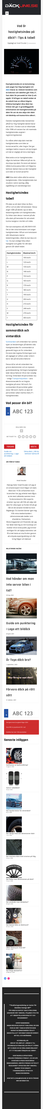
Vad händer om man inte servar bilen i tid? (20, 585)
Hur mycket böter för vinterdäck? (18, 811)
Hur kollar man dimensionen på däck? (20, 879)
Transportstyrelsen (19, 378)
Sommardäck (11, 342)
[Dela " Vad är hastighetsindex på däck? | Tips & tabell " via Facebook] (21, 431)
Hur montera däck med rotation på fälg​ (21, 856)
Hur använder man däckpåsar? (17, 902)
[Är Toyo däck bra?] (21, 646)
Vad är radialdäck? (13, 788)
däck (8, 90)
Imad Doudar (21, 43)
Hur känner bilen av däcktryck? (17, 925)
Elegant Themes (22, 1104)
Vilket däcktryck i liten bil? (15, 948)
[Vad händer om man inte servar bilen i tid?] (21, 563)
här (7, 241)
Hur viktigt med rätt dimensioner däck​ (20, 833)
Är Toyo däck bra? (18, 660)
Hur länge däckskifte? (14, 971)
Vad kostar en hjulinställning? (17, 765)
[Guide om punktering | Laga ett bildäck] (21, 608)
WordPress (21, 1106)
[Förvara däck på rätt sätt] (21, 676)
